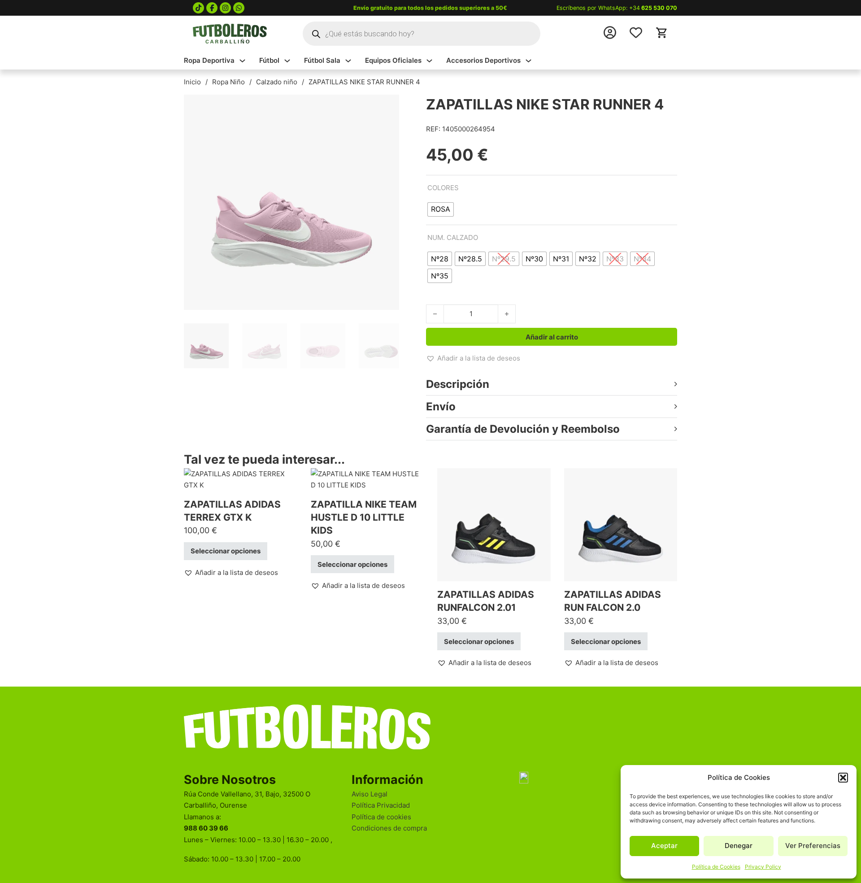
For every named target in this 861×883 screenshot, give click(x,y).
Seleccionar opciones (226, 551)
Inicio (192, 82)
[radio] (440, 209)
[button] (843, 777)
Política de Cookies (716, 866)
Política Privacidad (381, 805)
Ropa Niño (228, 82)
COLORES (443, 187)
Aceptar (664, 845)
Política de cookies (381, 817)
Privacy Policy (763, 866)
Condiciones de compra (389, 828)
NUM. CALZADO (452, 237)
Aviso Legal (369, 794)
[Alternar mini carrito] (662, 32)
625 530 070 (659, 7)
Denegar (738, 845)
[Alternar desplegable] (242, 60)
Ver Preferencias (812, 845)
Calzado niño (276, 82)
